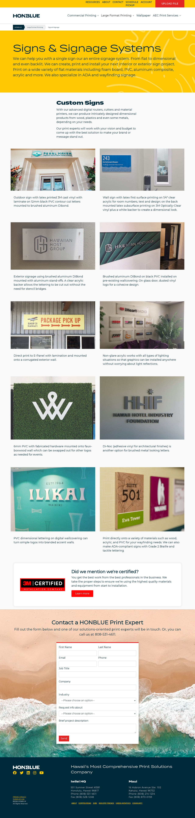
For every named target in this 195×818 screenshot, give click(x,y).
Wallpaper (143, 15)
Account (146, 2)
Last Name (104, 647)
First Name (65, 647)
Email (62, 657)
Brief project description (73, 720)
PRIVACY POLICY (19, 797)
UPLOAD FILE (169, 3)
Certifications (85, 803)
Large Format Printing (116, 15)
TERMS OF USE (19, 799)
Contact (118, 2)
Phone (102, 657)
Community (137, 803)
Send (64, 738)
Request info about (71, 707)
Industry (64, 694)
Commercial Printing (81, 15)
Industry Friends (106, 803)
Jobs (95, 803)
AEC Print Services (165, 15)
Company (65, 681)
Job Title (64, 668)
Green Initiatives (123, 803)
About (106, 2)
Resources (93, 2)
